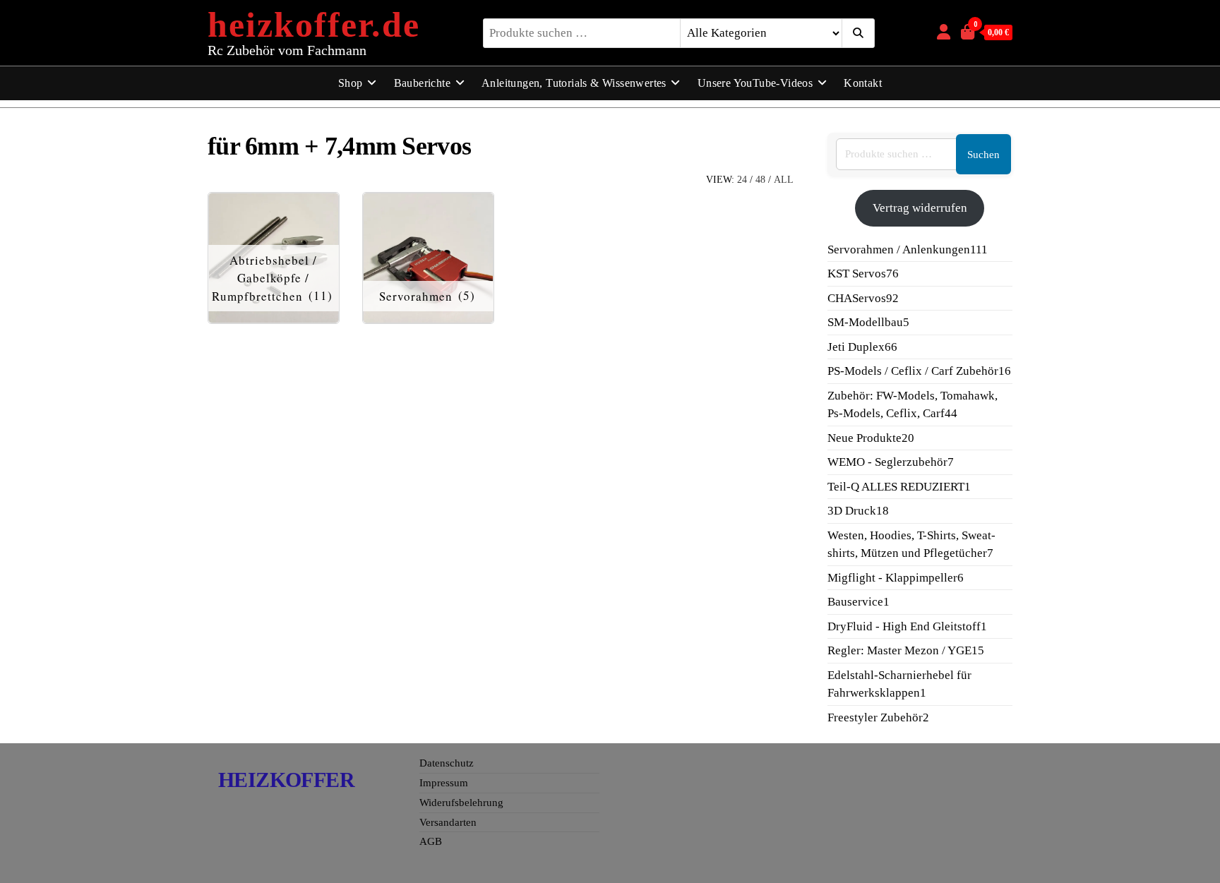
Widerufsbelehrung (461, 802)
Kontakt (863, 83)
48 (760, 179)
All (784, 179)
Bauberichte (422, 83)
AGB (430, 841)
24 (742, 179)
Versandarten (448, 822)
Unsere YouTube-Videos (755, 83)
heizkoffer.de (314, 24)
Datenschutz (446, 763)
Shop (350, 83)
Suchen (983, 154)
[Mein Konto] (943, 32)
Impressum (443, 782)
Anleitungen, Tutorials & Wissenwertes (574, 83)
